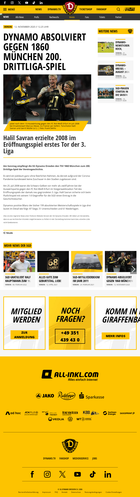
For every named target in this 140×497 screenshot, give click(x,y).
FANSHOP (64, 458)
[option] (19, 269)
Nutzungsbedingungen (93, 492)
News (38, 9)
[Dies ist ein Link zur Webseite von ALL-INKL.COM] (70, 375)
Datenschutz (76, 492)
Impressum (46, 492)
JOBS (94, 458)
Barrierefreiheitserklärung (28, 492)
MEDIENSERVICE (80, 458)
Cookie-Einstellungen (114, 492)
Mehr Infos (115, 336)
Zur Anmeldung (24, 334)
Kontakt (64, 492)
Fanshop (102, 9)
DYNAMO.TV (54, 9)
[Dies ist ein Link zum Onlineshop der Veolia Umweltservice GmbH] (56, 419)
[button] (118, 9)
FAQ (56, 492)
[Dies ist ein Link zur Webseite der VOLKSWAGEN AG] (70, 419)
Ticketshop (85, 9)
